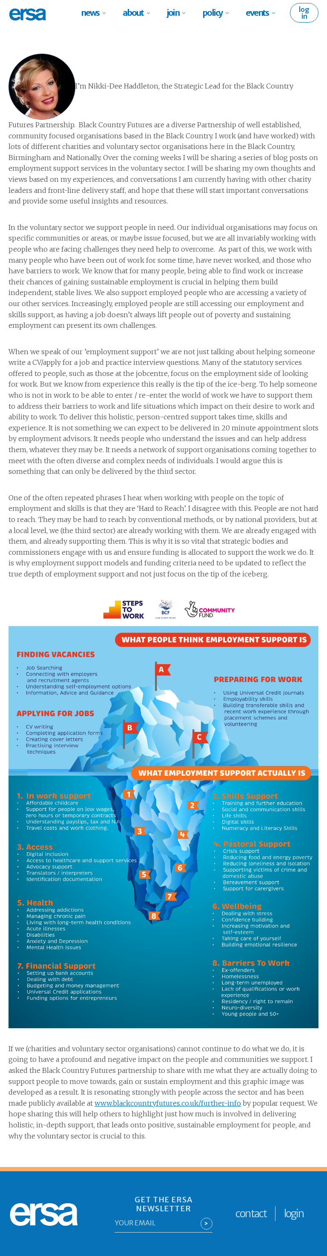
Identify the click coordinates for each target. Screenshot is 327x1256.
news (90, 12)
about (133, 12)
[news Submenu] (106, 13)
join (173, 12)
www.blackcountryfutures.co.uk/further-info (168, 1103)
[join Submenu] (186, 13)
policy (212, 12)
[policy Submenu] (229, 13)
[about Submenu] (150, 13)
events (257, 12)
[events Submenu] (276, 13)
